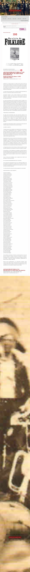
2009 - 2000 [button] (14, 18)
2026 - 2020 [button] (4, 18)
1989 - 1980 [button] (24, 18)
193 (17, 272)
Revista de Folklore (4, 16)
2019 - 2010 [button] (9, 18)
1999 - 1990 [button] (19, 18)
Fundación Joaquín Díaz (24, 20)
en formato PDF (19, 70)
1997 (8, 272)
